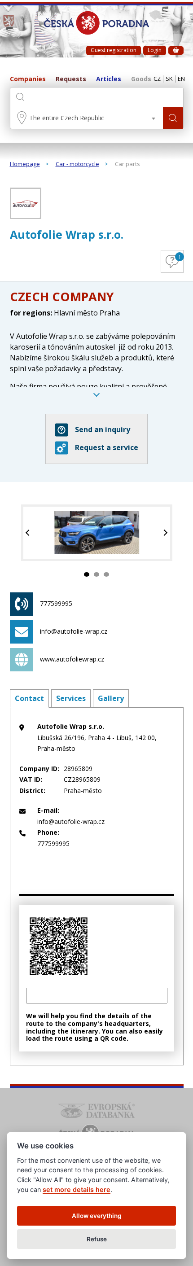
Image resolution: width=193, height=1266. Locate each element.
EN (181, 79)
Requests (71, 79)
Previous (29, 533)
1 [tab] (86, 574)
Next (164, 533)
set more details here (76, 1189)
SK (169, 79)
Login (155, 50)
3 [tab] (106, 574)
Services (71, 698)
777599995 (56, 603)
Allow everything (97, 1215)
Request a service (106, 447)
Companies (28, 79)
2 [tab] (96, 574)
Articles (108, 79)
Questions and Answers (179, 257)
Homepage (25, 164)
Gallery (111, 698)
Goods (141, 79)
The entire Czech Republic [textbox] (66, 118)
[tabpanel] (97, 532)
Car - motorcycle (77, 164)
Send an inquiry (102, 429)
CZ (157, 79)
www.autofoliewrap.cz (72, 659)
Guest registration (113, 50)
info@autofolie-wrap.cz (73, 631)
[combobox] (86, 118)
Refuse (97, 1239)
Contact (29, 698)
